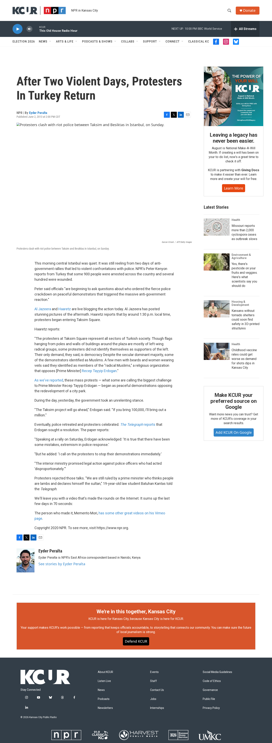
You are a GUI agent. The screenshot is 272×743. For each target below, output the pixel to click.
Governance (210, 690)
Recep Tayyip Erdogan (99, 371)
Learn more (233, 188)
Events (154, 672)
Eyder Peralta (38, 113)
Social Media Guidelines (217, 672)
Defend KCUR (136, 641)
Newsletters (105, 707)
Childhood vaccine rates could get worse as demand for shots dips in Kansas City (244, 359)
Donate (249, 10)
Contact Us (157, 690)
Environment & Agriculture (241, 256)
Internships (157, 707)
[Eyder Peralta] (25, 560)
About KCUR (105, 672)
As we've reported (48, 380)
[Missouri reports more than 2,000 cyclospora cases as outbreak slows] (217, 227)
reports (137, 424)
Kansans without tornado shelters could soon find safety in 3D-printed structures (245, 319)
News (43, 41)
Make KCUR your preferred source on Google (233, 401)
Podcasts (104, 699)
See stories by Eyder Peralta (61, 563)
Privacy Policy (211, 707)
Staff (153, 681)
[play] (17, 29)
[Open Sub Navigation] (50, 41)
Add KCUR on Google (234, 432)
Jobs (153, 699)
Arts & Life (64, 41)
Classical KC (198, 41)
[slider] (35, 29)
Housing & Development (240, 303)
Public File (209, 699)
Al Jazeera (42, 309)
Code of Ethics (212, 681)
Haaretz (64, 309)
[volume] (29, 29)
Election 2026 (24, 41)
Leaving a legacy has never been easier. (233, 138)
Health (236, 219)
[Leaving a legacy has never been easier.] (233, 96)
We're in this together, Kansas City (136, 612)
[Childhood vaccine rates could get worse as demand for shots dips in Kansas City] (217, 351)
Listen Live (104, 681)
